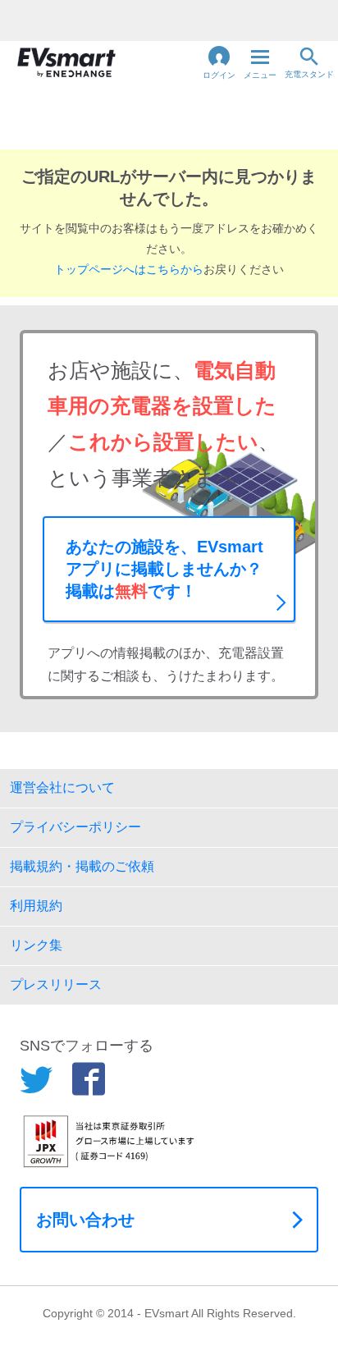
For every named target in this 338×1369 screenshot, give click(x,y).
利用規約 (36, 906)
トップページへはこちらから (128, 269)
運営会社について (62, 787)
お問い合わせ (85, 1220)
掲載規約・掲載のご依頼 (82, 866)
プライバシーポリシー (75, 827)
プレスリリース (56, 984)
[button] (219, 62)
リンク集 (36, 945)
